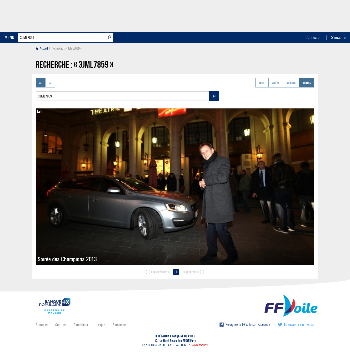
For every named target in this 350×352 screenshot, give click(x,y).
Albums (291, 83)
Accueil (43, 48)
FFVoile (284, 15)
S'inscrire (338, 37)
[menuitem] (43, 48)
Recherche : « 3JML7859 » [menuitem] (67, 48)
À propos (42, 324)
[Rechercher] (109, 37)
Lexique (100, 324)
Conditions (81, 324)
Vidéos (275, 83)
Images (307, 83)
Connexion (313, 37)
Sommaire (119, 324)
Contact (60, 324)
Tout (261, 83)
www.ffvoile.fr (200, 345)
